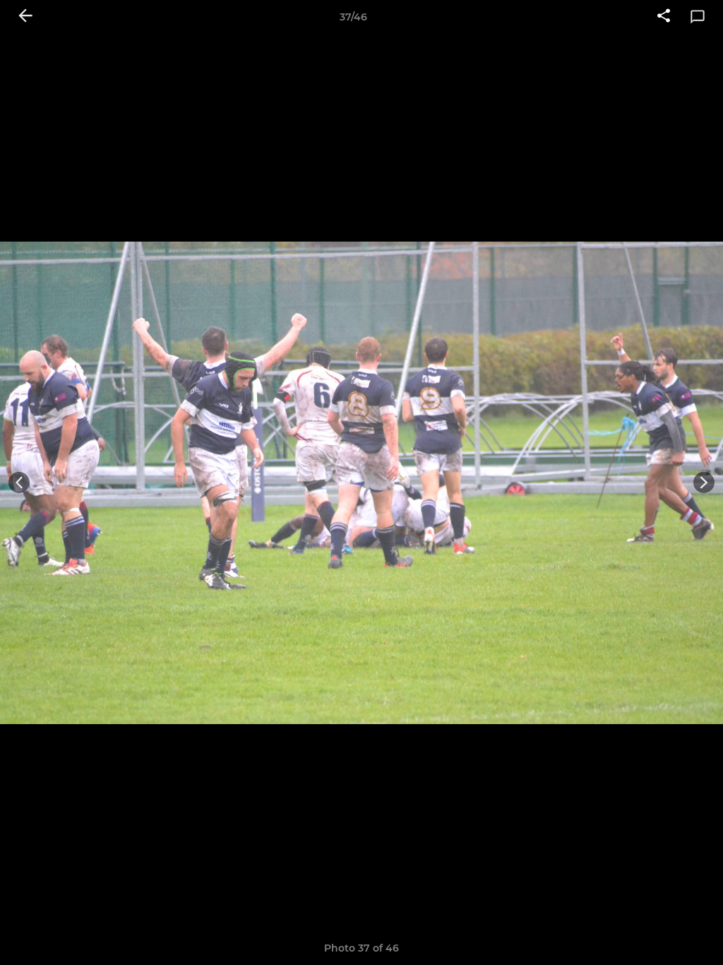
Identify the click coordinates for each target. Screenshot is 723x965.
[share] (663, 17)
